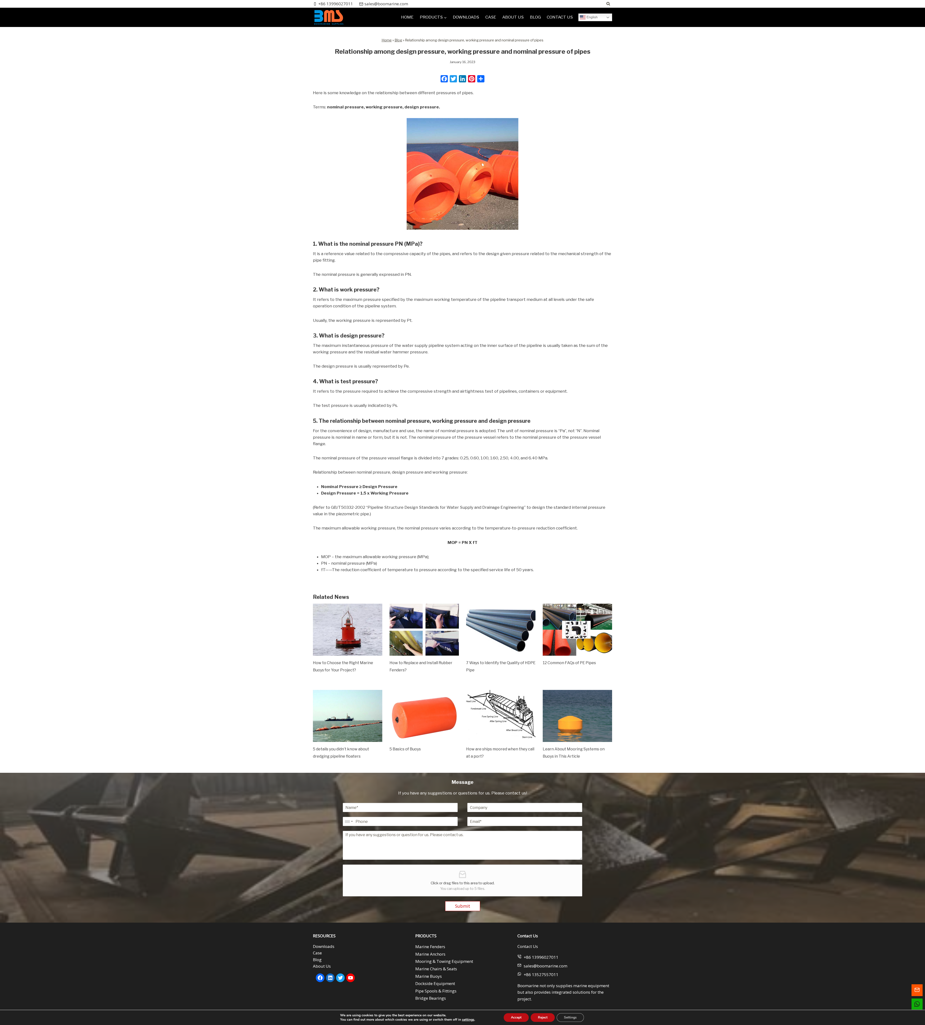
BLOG (535, 17)
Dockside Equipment (435, 983)
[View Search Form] (608, 4)
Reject (543, 1017)
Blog (398, 40)
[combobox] (348, 821)
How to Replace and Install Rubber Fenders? (421, 666)
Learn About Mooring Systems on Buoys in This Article (574, 753)
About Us (322, 966)
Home (387, 40)
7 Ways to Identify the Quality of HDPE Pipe (500, 666)
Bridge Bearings (430, 998)
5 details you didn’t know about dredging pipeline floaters (341, 753)
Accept (516, 1017)
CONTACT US (560, 17)
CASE (490, 17)
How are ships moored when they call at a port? (500, 753)
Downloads (323, 946)
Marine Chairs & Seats (436, 969)
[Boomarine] (328, 17)
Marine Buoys (428, 976)
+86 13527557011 (541, 974)
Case (317, 953)
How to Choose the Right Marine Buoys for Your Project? (343, 666)
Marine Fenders (430, 946)
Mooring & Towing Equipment (444, 961)
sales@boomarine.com (545, 966)
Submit (462, 906)
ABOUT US (513, 17)
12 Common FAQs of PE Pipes (569, 663)
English (592, 17)
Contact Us (527, 946)
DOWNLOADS (466, 17)
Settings (570, 1017)
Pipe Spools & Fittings (435, 991)
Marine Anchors (430, 954)
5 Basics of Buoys (405, 749)
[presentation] (347, 630)
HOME (407, 17)
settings (468, 1020)
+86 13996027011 (541, 957)
